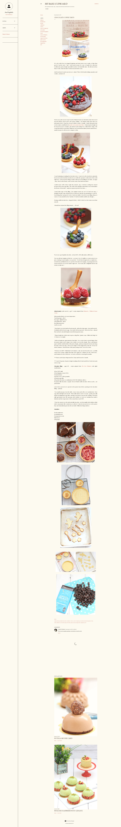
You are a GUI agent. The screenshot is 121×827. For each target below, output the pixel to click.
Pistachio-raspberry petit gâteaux (68, 811)
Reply (59, 633)
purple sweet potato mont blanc (76, 125)
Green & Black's (43, 34)
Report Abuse (6, 34)
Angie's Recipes (61, 629)
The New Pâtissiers (86, 366)
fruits (41, 33)
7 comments (59, 740)
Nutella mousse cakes (63, 738)
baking (41, 20)
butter (41, 23)
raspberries (42, 43)
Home (46, 8)
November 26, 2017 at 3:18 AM (71, 629)
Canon (41, 26)
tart (41, 44)
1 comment (59, 813)
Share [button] (41, 15)
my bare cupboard (56, 3)
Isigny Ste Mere (43, 38)
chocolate (42, 30)
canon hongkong (44, 28)
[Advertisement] (75, 663)
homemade (43, 36)
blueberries (42, 21)
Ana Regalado (9, 12)
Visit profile (9, 14)
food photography (44, 31)
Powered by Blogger (70, 820)
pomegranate (43, 41)
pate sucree (43, 39)
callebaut (42, 25)
